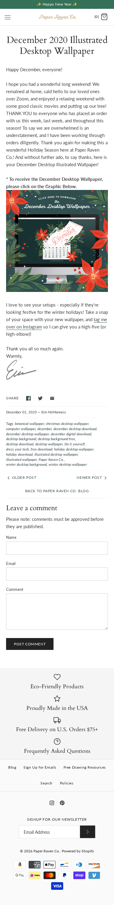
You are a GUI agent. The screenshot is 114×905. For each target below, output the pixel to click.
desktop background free (56, 439)
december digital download (71, 434)
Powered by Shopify (78, 851)
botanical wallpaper (29, 423)
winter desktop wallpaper (68, 464)
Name (11, 537)
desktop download (19, 444)
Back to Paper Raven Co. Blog (57, 491)
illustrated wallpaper (21, 459)
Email (11, 563)
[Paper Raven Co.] (57, 17)
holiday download (19, 454)
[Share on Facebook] (28, 398)
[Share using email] (52, 398)
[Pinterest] (62, 803)
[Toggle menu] (7, 16)
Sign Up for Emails (39, 767)
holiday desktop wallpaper (73, 449)
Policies (67, 783)
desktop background (21, 439)
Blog (12, 767)
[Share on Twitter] (40, 398)
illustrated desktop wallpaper (56, 454)
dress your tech (17, 449)
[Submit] (87, 832)
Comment (14, 589)
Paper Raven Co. (51, 459)
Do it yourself (74, 444)
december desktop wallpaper (27, 434)
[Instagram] (52, 803)
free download (41, 449)
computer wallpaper (21, 428)
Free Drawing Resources (85, 767)
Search (46, 783)
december (44, 428)
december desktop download (75, 428)
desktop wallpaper (49, 444)
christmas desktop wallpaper (67, 423)
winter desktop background (26, 464)
